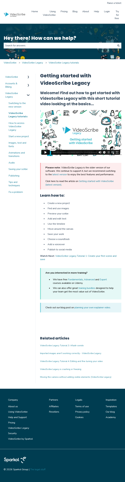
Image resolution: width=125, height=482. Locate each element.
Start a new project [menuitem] (19, 136)
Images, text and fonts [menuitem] (17, 144)
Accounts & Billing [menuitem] (11, 85)
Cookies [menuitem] (79, 417)
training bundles (87, 288)
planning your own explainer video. (93, 307)
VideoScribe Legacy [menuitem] (11, 95)
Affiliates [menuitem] (54, 406)
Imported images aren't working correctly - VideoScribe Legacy (70, 353)
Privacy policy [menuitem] (82, 411)
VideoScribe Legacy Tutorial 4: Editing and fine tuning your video (71, 361)
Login (107, 11)
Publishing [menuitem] (14, 175)
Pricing (64, 11)
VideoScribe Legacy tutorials (64, 62)
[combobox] (60, 45)
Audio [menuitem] (12, 162)
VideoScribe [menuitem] (11, 77)
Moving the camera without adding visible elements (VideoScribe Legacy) (75, 377)
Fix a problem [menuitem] (16, 192)
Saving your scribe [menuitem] (18, 169)
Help (96, 11)
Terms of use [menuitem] (82, 406)
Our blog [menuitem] (110, 411)
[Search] (118, 45)
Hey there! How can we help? (40, 38)
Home (34, 11)
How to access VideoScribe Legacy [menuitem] (16, 126)
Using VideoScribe (49, 13)
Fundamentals (75, 279)
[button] (28, 77)
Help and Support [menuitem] (17, 417)
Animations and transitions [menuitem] (17, 154)
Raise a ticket (114, 3)
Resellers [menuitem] (54, 411)
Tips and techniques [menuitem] (14, 183)
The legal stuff (37, 469)
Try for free (117, 15)
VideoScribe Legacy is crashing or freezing (60, 369)
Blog (74, 11)
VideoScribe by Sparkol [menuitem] (20, 439)
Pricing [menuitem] (11, 422)
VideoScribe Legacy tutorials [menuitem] (18, 114)
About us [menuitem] (13, 406)
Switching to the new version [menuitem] (17, 105)
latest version (59, 174)
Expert (103, 279)
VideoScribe (10, 62)
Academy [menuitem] (111, 417)
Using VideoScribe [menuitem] (18, 411)
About (85, 11)
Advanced (89, 279)
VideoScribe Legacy (32, 62)
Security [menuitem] (12, 433)
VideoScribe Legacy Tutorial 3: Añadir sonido (62, 345)
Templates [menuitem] (111, 406)
